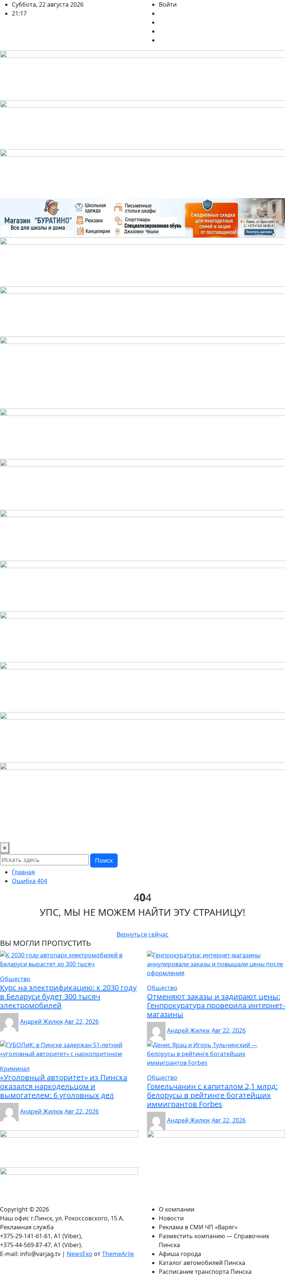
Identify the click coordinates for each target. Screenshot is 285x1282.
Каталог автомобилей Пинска (202, 1263)
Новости (171, 1218)
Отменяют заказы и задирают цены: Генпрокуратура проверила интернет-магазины (216, 1005)
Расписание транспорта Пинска (205, 1272)
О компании (176, 1209)
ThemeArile (118, 1254)
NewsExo (79, 1254)
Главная (23, 872)
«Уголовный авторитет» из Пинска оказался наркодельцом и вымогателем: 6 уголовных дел (63, 1086)
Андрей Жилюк (41, 1021)
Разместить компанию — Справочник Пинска (214, 1240)
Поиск (104, 860)
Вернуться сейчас (142, 934)
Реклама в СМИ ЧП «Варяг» (198, 1227)
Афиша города (180, 1254)
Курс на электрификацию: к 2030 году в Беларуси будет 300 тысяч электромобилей (68, 996)
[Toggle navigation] (10, 831)
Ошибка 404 (29, 881)
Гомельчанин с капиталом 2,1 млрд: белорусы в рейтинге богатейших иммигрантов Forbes (212, 1095)
